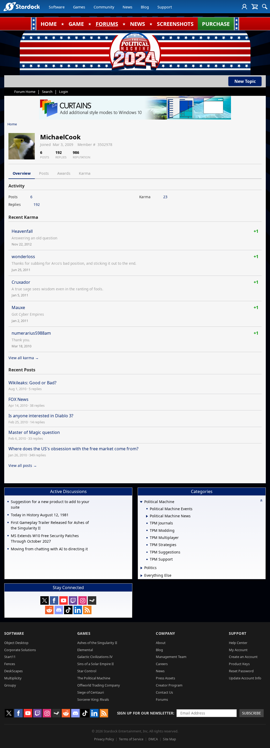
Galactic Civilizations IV (95, 656)
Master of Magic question (34, 432)
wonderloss (23, 256)
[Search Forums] (264, 6)
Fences (9, 663)
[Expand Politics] (141, 568)
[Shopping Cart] (254, 6)
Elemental (85, 649)
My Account (238, 649)
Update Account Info (245, 678)
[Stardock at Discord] (59, 610)
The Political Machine (93, 678)
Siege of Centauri (90, 692)
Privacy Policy (104, 739)
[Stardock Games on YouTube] (63, 600)
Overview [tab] (22, 173)
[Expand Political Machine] (141, 502)
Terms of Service (131, 739)
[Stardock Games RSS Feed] (87, 610)
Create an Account (243, 656)
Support (164, 7)
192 (36, 204)
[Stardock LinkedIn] (78, 610)
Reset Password (241, 671)
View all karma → (23, 357)
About (161, 642)
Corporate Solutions (20, 649)
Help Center (238, 642)
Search (47, 91)
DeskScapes (13, 671)
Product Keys (239, 663)
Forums (162, 699)
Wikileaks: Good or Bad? (32, 383)
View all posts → (22, 465)
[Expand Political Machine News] (147, 516)
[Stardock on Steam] (92, 600)
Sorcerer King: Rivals (93, 699)
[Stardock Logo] (21, 6)
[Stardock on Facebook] (54, 600)
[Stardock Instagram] (82, 600)
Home (12, 124)
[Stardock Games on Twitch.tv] (73, 600)
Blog (145, 7)
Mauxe (18, 307)
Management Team (171, 656)
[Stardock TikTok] (68, 610)
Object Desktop (16, 642)
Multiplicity (13, 678)
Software (57, 7)
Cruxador (21, 282)
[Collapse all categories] (261, 500)
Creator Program (169, 685)
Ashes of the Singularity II (97, 642)
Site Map (169, 739)
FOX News (18, 399)
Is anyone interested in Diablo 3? (40, 416)
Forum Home (24, 91)
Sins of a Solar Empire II (95, 663)
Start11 (10, 656)
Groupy (10, 685)
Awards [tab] (63, 173)
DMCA (153, 739)
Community (104, 7)
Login (63, 91)
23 (165, 196)
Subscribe (251, 713)
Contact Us (164, 692)
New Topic (245, 81)
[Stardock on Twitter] (44, 600)
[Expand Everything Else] (141, 575)
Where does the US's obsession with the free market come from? (73, 449)
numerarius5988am (31, 333)
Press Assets (165, 678)
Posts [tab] (44, 173)
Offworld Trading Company (98, 685)
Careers (162, 663)
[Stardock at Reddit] (49, 610)
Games (79, 7)
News (127, 7)
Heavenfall (22, 231)
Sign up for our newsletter (145, 713)
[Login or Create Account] (244, 6)
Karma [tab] (84, 173)
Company (165, 633)
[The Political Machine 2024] (135, 51)
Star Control (86, 671)
